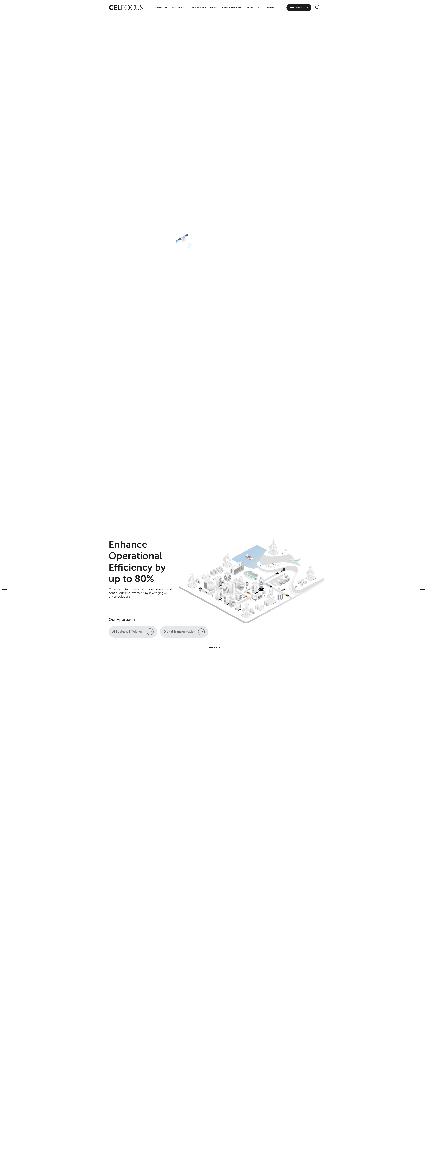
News (214, 7)
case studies (197, 7)
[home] (126, 7)
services (161, 7)
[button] (161, 7)
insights (177, 7)
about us (252, 7)
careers (269, 7)
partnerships (231, 7)
